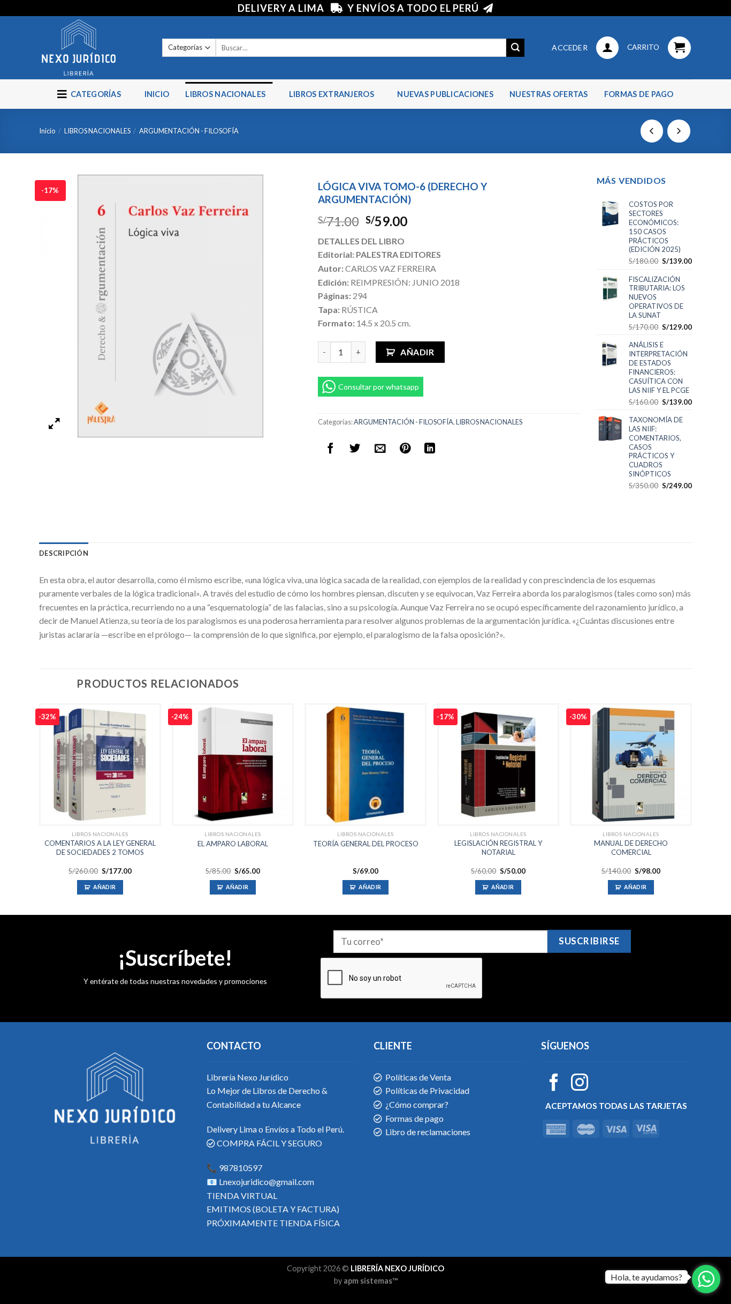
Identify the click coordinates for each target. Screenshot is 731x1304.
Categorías (94, 94)
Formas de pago (639, 94)
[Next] (691, 808)
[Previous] (40, 808)
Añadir (417, 352)
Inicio (157, 94)
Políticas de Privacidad (427, 1090)
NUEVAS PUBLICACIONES (445, 94)
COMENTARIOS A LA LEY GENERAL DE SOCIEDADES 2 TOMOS (100, 847)
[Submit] (515, 48)
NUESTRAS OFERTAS (548, 94)
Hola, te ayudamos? (646, 1277)
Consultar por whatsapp (378, 386)
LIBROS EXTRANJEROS (331, 94)
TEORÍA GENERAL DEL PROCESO (365, 843)
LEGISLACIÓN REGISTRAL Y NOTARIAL (498, 847)
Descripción (63, 553)
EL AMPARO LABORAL (232, 843)
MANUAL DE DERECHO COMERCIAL (631, 847)
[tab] (63, 553)
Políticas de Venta (418, 1077)
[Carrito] (679, 47)
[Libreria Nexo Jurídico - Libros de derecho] (92, 47)
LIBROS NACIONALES (225, 94)
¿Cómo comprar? (416, 1104)
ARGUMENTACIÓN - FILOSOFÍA (189, 130)
